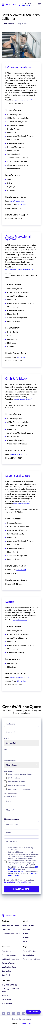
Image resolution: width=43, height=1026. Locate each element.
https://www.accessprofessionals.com (19, 269)
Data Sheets (6, 975)
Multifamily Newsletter (10, 959)
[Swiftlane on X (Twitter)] (8, 1013)
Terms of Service (24, 882)
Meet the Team (28, 925)
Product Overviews (9, 955)
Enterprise (6, 929)
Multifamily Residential (10, 925)
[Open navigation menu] (39, 4)
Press (25, 941)
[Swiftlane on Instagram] (13, 1013)
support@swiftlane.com (16, 871)
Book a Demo (7, 1003)
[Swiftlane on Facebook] (3, 1013)
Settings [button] (15, 1023)
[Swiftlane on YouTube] (23, 1013)
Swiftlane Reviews (8, 963)
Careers (26, 933)
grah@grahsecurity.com (19, 454)
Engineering (6, 971)
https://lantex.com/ (20, 620)
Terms (16, 875)
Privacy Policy (9, 882)
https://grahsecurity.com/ (22, 399)
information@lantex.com (19, 677)
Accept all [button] (26, 1023)
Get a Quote (6, 999)
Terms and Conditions (31, 959)
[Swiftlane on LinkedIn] (18, 1013)
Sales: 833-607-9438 (9, 985)
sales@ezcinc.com (17, 201)
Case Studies (6, 951)
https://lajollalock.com (21, 504)
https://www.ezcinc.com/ (22, 100)
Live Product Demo (9, 967)
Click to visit (21, 205)
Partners (26, 929)
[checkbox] (21, 781)
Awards (26, 937)
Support (5, 995)
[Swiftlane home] (9, 4)
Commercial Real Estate (10, 933)
